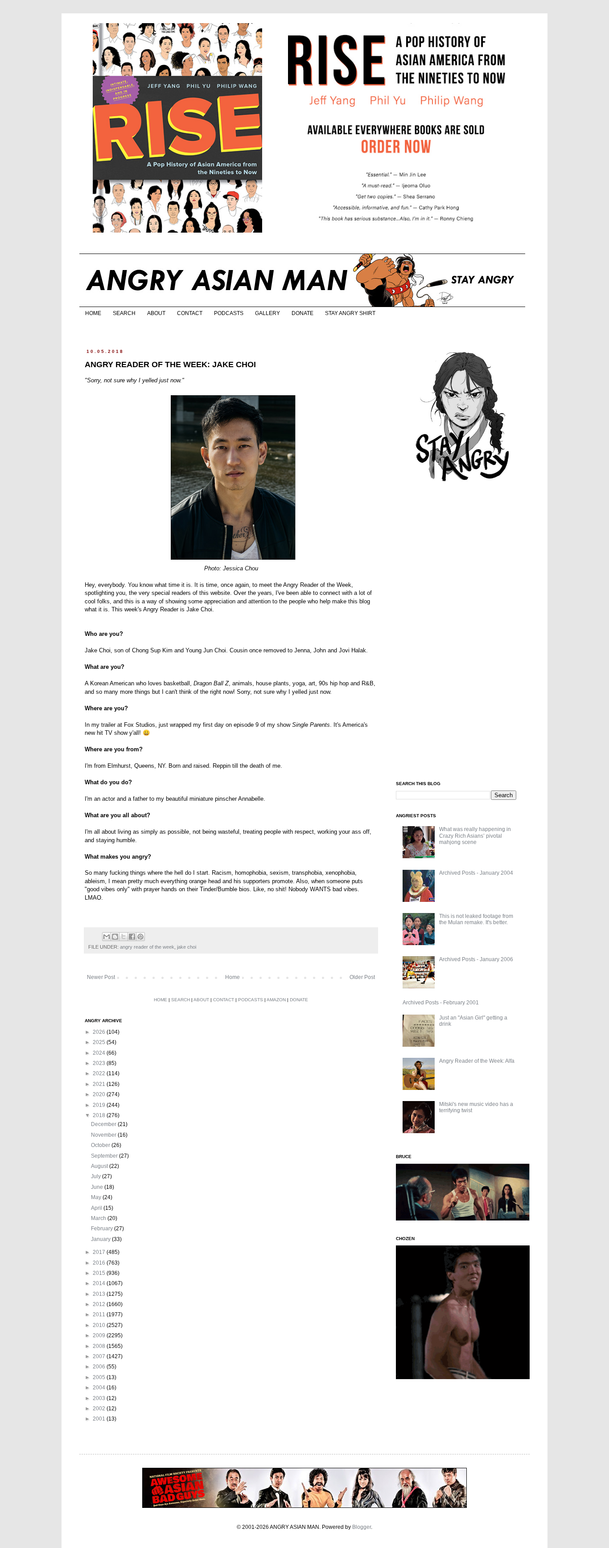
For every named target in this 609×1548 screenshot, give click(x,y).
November (104, 1135)
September (105, 1156)
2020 (100, 1094)
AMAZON (276, 999)
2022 (100, 1073)
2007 (100, 1356)
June (97, 1187)
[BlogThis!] (115, 936)
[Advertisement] (463, 632)
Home (232, 977)
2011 (100, 1314)
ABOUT (156, 313)
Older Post (362, 977)
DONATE (302, 313)
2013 (100, 1294)
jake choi (186, 947)
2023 (100, 1063)
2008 (100, 1346)
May (97, 1197)
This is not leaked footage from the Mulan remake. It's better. (476, 919)
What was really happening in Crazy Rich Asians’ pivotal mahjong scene (475, 835)
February (102, 1228)
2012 (100, 1304)
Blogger (361, 1527)
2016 (100, 1263)
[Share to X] (123, 936)
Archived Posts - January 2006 (476, 959)
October (101, 1145)
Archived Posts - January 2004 (476, 873)
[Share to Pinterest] (140, 936)
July (96, 1176)
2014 (100, 1283)
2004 (100, 1387)
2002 (100, 1408)
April (97, 1208)
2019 (100, 1105)
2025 (100, 1042)
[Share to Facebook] (132, 936)
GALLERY (267, 313)
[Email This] (106, 936)
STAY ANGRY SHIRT (350, 313)
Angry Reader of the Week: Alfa (476, 1061)
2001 (100, 1419)
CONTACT (189, 313)
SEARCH (124, 313)
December (104, 1124)
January (101, 1239)
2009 (100, 1335)
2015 (100, 1273)
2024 (100, 1053)
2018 (100, 1115)
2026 (100, 1032)
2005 (100, 1377)
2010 (100, 1325)
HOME (93, 313)
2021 (100, 1084)
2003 (100, 1398)
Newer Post (101, 977)
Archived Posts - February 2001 (441, 1002)
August (100, 1166)
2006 (100, 1367)
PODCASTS (228, 313)
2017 (100, 1252)
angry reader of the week (147, 947)
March (99, 1218)
